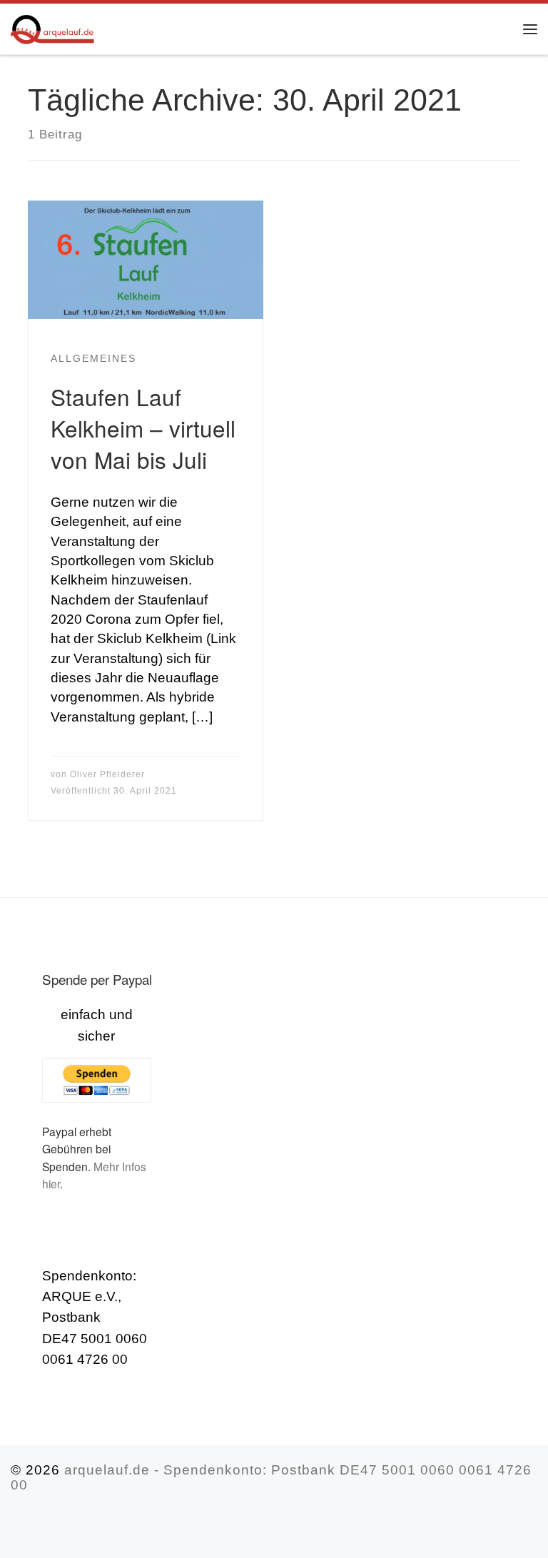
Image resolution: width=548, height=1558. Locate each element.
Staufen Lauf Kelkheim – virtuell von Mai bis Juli (143, 427)
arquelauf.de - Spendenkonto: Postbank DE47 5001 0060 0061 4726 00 (271, 1477)
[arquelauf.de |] (52, 26)
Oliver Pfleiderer (107, 774)
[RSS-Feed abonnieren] (16, 1525)
